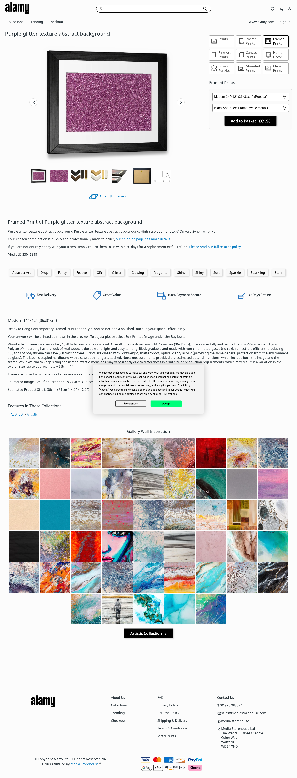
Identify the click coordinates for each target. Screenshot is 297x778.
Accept (166, 403)
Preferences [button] (170, 393)
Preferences (131, 403)
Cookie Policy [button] (182, 389)
